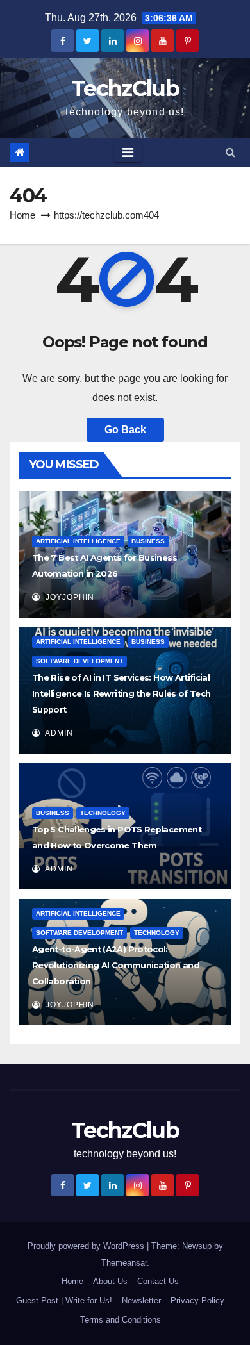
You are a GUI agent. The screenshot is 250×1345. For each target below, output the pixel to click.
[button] (230, 152)
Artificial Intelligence (78, 541)
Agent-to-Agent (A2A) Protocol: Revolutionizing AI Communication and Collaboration (115, 965)
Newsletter (141, 1300)
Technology (103, 812)
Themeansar (124, 1262)
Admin (58, 733)
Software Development (79, 660)
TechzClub (125, 88)
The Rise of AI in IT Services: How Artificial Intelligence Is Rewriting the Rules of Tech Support (121, 693)
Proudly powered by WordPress (87, 1246)
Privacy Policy (197, 1300)
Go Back (125, 429)
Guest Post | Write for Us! (64, 1300)
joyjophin (68, 597)
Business (148, 541)
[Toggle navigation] (128, 152)
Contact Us (158, 1281)
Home (22, 215)
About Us (110, 1281)
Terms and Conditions (120, 1319)
